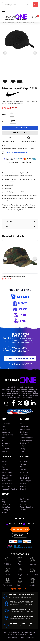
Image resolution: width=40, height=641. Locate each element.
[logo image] (16, 17)
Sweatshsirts (32, 574)
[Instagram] (7, 403)
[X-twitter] (20, 403)
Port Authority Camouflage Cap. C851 (13, 276)
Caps (14, 149)
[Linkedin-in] (33, 403)
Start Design (20, 127)
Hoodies (32, 564)
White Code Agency (25, 634)
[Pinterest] (26, 403)
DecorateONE (15, 632)
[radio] (12, 114)
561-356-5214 (20, 350)
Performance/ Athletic (25, 149)
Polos (20, 564)
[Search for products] (35, 4)
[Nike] (13, 94)
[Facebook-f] (13, 403)
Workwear (7, 585)
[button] (5, 258)
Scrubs (32, 585)
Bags (20, 574)
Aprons (20, 585)
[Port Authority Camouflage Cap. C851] (20, 257)
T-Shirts (7, 564)
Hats (8, 574)
